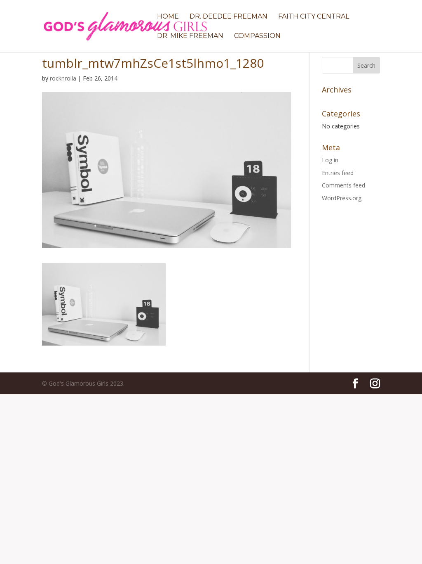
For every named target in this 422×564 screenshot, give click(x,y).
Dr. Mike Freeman (190, 36)
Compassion (257, 36)
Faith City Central (313, 17)
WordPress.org (341, 198)
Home (168, 17)
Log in (330, 160)
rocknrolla (63, 78)
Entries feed (338, 173)
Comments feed (343, 185)
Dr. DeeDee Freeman (228, 17)
